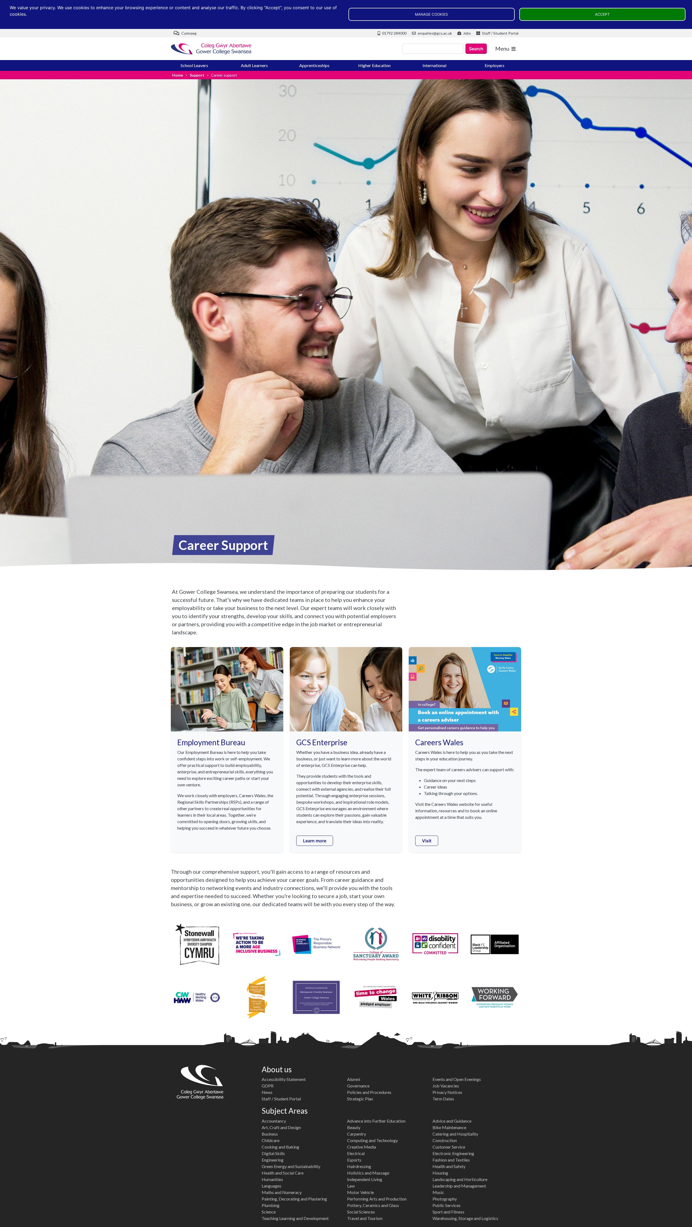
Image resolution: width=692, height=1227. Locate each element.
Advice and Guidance (451, 1120)
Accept (602, 14)
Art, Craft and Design (281, 1127)
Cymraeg (189, 33)
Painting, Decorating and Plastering (294, 1198)
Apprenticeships (314, 65)
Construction (444, 1140)
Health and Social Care (283, 1172)
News (267, 1092)
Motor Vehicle (360, 1192)
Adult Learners (254, 65)
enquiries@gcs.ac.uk (434, 33)
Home (177, 75)
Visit (426, 840)
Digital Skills (273, 1153)
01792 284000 (394, 33)
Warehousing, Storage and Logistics (465, 1218)
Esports (354, 1159)
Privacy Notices (447, 1092)
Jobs (466, 33)
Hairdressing (359, 1166)
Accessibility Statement (284, 1079)
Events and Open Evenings (456, 1079)
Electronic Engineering (453, 1153)
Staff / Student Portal (499, 33)
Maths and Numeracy (282, 1192)
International (434, 65)
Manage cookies (431, 14)
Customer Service (448, 1146)
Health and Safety (448, 1166)
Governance (358, 1085)
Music (438, 1192)
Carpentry (356, 1133)
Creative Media (361, 1146)
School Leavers (194, 65)
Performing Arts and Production (377, 1198)
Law (351, 1185)
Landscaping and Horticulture (459, 1179)
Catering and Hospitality (455, 1133)
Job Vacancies (445, 1085)
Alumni (353, 1079)
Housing (440, 1172)
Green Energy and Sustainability (291, 1166)
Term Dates (443, 1098)
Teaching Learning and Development (295, 1218)
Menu (502, 48)
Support (197, 75)
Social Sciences (361, 1211)
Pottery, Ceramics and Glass (373, 1205)
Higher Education (374, 65)
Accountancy (274, 1120)
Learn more (314, 840)
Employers (494, 65)
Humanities (272, 1179)
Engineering (273, 1159)
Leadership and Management (459, 1185)
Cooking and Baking (280, 1146)
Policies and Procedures (369, 1092)
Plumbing (271, 1205)
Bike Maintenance (449, 1127)
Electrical (356, 1153)
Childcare (271, 1140)
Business (270, 1133)
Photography (444, 1198)
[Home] (211, 48)
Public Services (446, 1205)
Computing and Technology (372, 1140)
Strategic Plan (360, 1098)
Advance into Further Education (376, 1120)
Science (269, 1211)
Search (476, 48)
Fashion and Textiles (451, 1159)
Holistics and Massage (368, 1172)
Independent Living (364, 1179)
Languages (271, 1185)
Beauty (353, 1127)
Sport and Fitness (448, 1211)
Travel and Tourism (364, 1218)
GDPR (268, 1085)
